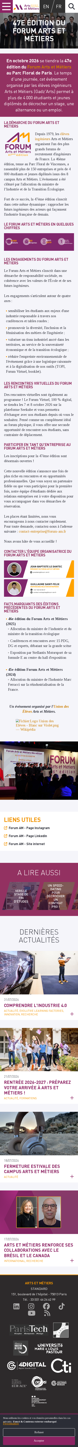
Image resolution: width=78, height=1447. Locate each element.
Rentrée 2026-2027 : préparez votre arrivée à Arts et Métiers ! (37, 1087)
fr (59, 6)
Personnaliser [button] (11, 1423)
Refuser (39, 1432)
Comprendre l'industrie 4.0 (35, 1005)
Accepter (39, 1440)
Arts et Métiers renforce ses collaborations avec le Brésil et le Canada (38, 1250)
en (46, 6)
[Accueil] (26, 6)
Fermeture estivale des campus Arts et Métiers (32, 1168)
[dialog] (39, 1430)
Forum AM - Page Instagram (29, 828)
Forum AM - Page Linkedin (28, 836)
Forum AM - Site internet (27, 844)
